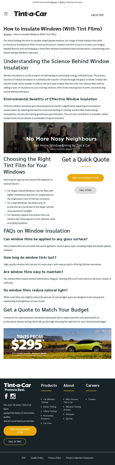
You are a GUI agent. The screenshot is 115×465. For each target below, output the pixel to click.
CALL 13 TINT (14, 441)
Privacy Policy (54, 457)
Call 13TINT (85, 190)
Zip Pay (69, 418)
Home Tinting (49, 406)
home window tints (87, 40)
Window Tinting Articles (72, 408)
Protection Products (47, 417)
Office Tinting (50, 411)
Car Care (47, 423)
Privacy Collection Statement (79, 457)
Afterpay (53, 2)
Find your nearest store (85, 178)
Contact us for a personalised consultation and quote (30, 317)
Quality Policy (37, 457)
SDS (24, 457)
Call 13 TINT (97, 15)
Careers (92, 399)
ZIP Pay (62, 2)
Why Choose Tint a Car (70, 400)
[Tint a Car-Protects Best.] (31, 13)
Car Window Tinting (48, 400)
